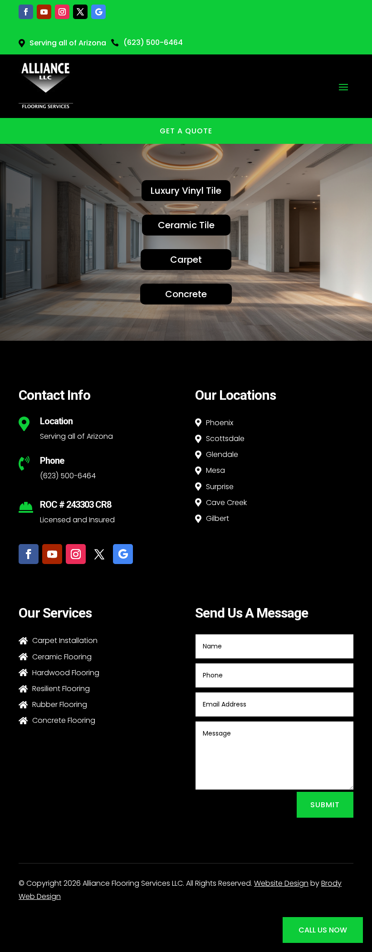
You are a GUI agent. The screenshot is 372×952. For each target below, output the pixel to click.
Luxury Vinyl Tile (186, 190)
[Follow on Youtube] (44, 12)
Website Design (281, 883)
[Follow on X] (80, 12)
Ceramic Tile (186, 225)
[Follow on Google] (98, 12)
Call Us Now (323, 930)
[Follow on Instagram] (62, 12)
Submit (325, 805)
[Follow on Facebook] (26, 12)
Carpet (186, 259)
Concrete (186, 294)
